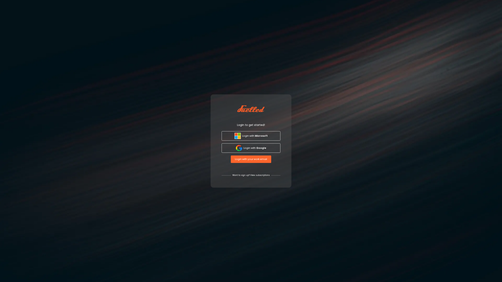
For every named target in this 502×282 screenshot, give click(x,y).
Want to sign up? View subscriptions (251, 175)
